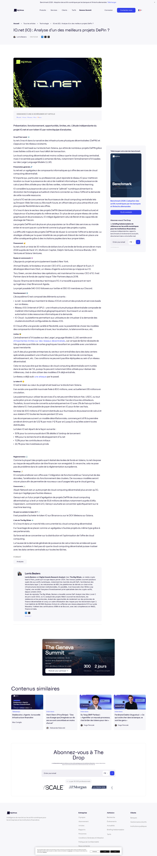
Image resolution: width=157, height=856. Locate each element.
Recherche (111, 817)
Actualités (111, 826)
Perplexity (30, 117)
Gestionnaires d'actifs (138, 822)
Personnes (82, 834)
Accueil (16, 23)
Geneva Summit (85, 10)
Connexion (109, 10)
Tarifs (74, 10)
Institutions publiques (138, 826)
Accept (115, 851)
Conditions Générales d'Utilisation (91, 838)
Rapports (81, 830)
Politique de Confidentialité (88, 842)
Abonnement (83, 821)
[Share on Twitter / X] (29, 613)
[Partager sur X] (45, 37)
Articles (81, 826)
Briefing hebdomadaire (115, 830)
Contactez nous (126, 10)
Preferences (94, 851)
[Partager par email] (49, 37)
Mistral (40, 117)
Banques (133, 818)
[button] (43, 10)
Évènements (111, 821)
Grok (35, 117)
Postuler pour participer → (58, 671)
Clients (64, 10)
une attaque (40, 377)
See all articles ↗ (28, 616)
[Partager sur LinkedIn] (42, 37)
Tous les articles (29, 23)
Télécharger (111, 2)
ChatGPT (19, 117)
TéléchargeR (126, 212)
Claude (24, 117)
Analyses (20, 561)
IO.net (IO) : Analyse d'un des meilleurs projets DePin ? (73, 23)
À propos (81, 817)
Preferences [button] (45, 852)
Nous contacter (84, 846)
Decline (105, 851)
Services (54, 10)
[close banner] (154, 2)
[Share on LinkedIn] (26, 613)
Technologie (44, 23)
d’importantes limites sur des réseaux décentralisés (39, 341)
